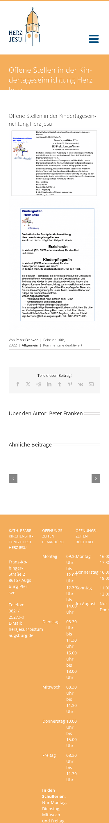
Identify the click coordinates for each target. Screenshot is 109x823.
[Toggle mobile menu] (94, 39)
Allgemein (30, 345)
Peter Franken (27, 339)
